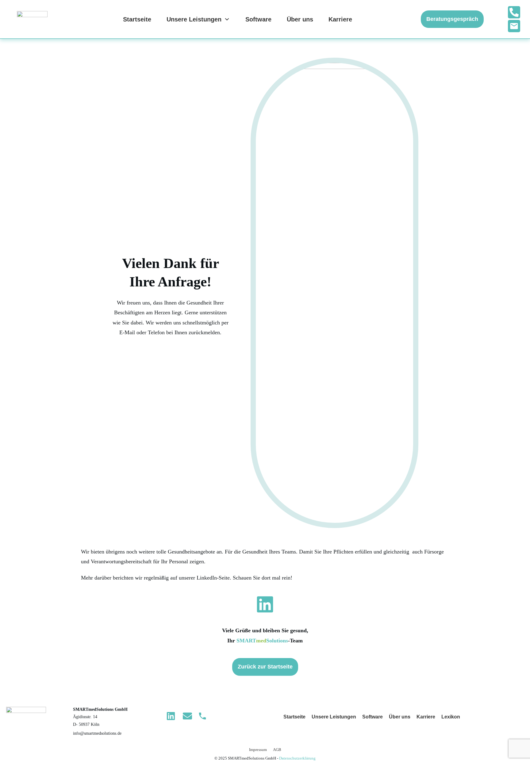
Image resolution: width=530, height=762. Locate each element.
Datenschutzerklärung (297, 758)
